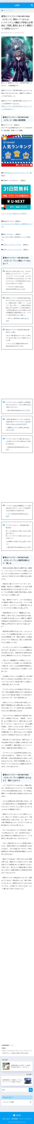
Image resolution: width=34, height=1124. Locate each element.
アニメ (12, 1045)
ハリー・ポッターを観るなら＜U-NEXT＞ (14, 213)
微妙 (14, 1053)
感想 (18, 1053)
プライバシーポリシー (26, 1119)
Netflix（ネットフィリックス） (12, 249)
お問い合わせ (6, 1119)
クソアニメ (21, 1050)
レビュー (28, 1050)
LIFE (17, 5)
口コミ (9, 1053)
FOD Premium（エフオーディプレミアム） (16, 173)
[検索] (31, 1090)
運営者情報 (14, 1119)
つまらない (13, 1050)
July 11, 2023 (21, 289)
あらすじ (5, 1050)
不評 (4, 1053)
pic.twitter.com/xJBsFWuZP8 (18, 424)
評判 (22, 1053)
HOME (18, 1115)
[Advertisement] (17, 374)
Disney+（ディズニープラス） (12, 244)
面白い (27, 1053)
